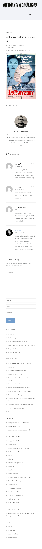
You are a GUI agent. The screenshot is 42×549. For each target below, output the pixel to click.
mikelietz (18, 230)
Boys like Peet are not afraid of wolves (19, 363)
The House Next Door (14, 492)
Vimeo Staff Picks (13, 502)
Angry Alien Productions (15, 441)
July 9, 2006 (9, 33)
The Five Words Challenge (16, 408)
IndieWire (11, 466)
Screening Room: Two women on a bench (21, 384)
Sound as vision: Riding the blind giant (19, 395)
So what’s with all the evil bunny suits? (19, 391)
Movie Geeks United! (14, 426)
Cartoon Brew (12, 444)
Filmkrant (11, 459)
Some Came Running (14, 481)
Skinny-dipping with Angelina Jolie (18, 387)
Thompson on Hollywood (15, 495)
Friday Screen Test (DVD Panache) (18, 423)
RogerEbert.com (13, 473)
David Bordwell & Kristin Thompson (19, 448)
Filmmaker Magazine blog (16, 462)
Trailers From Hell (13, 499)
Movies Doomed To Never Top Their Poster (21, 345)
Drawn (10, 455)
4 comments (10, 48)
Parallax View (12, 470)
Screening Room (13, 352)
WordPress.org (12, 537)
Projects (10, 349)
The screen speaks (13, 412)
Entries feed (11, 530)
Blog (12, 50)
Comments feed (13, 534)
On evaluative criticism (15, 374)
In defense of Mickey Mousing (17, 370)
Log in (10, 526)
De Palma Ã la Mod (14, 452)
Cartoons (11, 338)
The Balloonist (12, 484)
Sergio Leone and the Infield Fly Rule (19, 430)
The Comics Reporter (14, 488)
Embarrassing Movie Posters (24, 50)
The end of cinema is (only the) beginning (20, 404)
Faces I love (11, 367)
